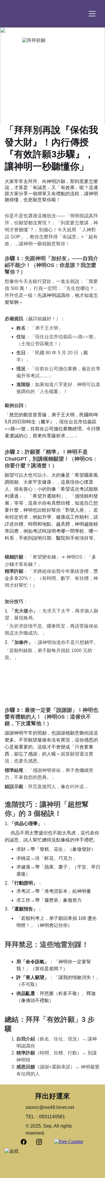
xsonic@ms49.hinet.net (50, 1107)
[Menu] (92, 13)
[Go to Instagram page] (39, 1142)
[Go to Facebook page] (26, 1142)
